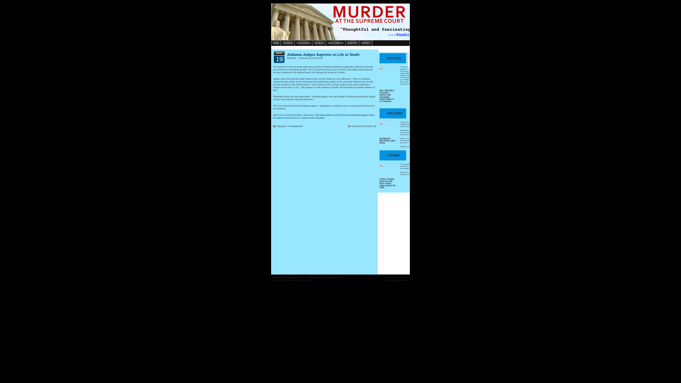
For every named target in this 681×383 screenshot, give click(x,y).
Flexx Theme (390, 277)
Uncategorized (296, 126)
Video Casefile (336, 43)
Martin (293, 58)
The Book (288, 43)
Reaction (352, 43)
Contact (365, 43)
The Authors (303, 43)
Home (276, 43)
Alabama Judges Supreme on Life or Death (323, 55)
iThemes (404, 277)
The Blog (319, 43)
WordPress (402, 280)
